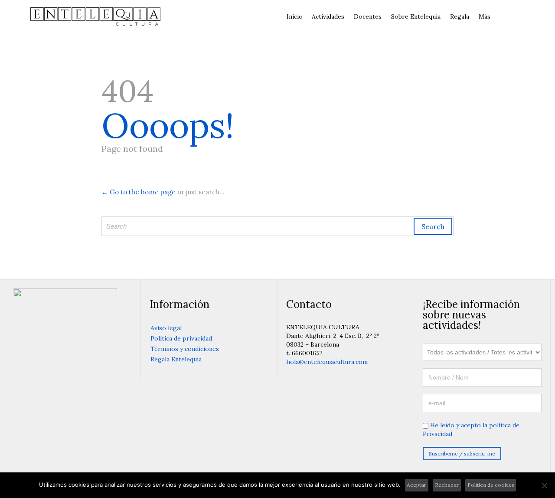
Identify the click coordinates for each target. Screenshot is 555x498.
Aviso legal (166, 328)
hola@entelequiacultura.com (327, 362)
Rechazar (447, 485)
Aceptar (416, 485)
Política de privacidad (181, 338)
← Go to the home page (138, 192)
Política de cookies (490, 485)
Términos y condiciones (184, 349)
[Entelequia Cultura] (95, 16)
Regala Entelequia (176, 359)
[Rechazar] (544, 485)
